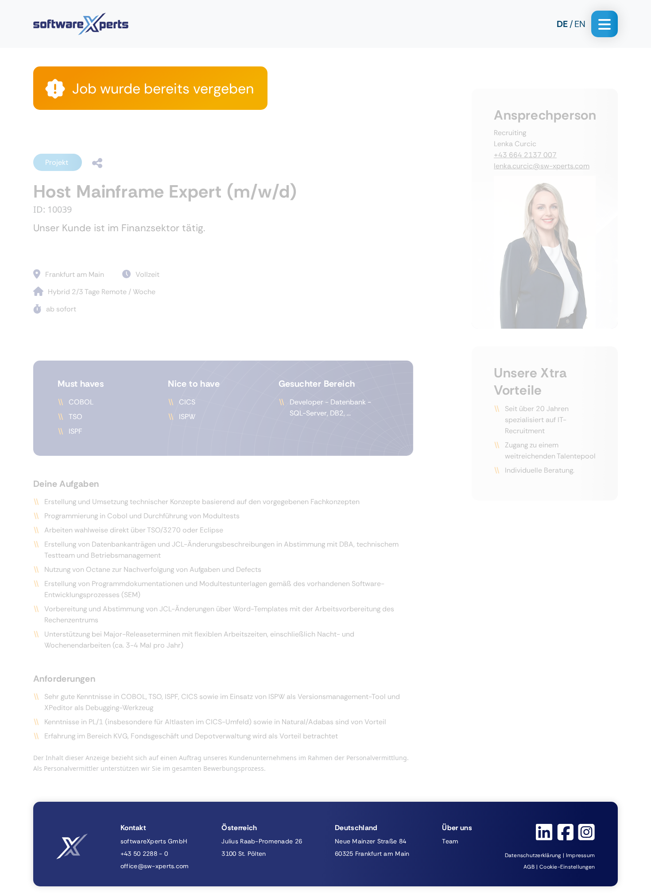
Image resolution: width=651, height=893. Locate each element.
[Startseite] (80, 23)
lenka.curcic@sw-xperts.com (541, 166)
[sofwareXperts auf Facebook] (565, 832)
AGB (529, 866)
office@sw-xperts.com (154, 866)
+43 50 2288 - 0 (144, 854)
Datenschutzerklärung (533, 855)
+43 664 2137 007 (525, 154)
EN (579, 24)
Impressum (580, 855)
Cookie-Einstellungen (567, 866)
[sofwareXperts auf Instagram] (586, 832)
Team (450, 841)
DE (562, 24)
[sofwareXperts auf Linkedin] (544, 832)
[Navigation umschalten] (604, 24)
